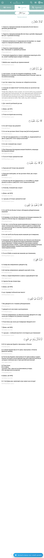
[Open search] (31, 2)
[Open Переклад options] (22, 9)
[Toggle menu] (35, 2)
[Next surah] (23, 2)
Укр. (42, 2)
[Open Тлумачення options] (36, 9)
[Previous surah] (11, 2)
